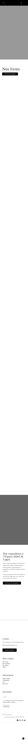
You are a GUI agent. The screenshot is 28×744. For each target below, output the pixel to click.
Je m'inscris (6, 706)
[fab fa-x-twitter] (20, 720)
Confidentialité (6, 680)
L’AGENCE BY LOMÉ (19, 717)
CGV (4, 682)
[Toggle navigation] (3, 2)
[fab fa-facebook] (18, 720)
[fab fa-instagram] (22, 720)
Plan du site (5, 683)
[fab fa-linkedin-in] (25, 720)
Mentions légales (6, 678)
